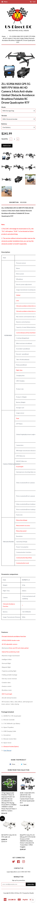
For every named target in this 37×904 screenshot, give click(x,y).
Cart (34, 1)
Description (13, 202)
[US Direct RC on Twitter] (13, 861)
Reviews (23, 202)
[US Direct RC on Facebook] (18, 861)
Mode (3, 107)
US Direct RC (18, 893)
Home (4, 36)
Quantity (4, 139)
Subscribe (30, 884)
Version (4, 115)
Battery (4, 124)
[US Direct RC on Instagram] (23, 861)
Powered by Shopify (28, 893)
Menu (5, 1)
